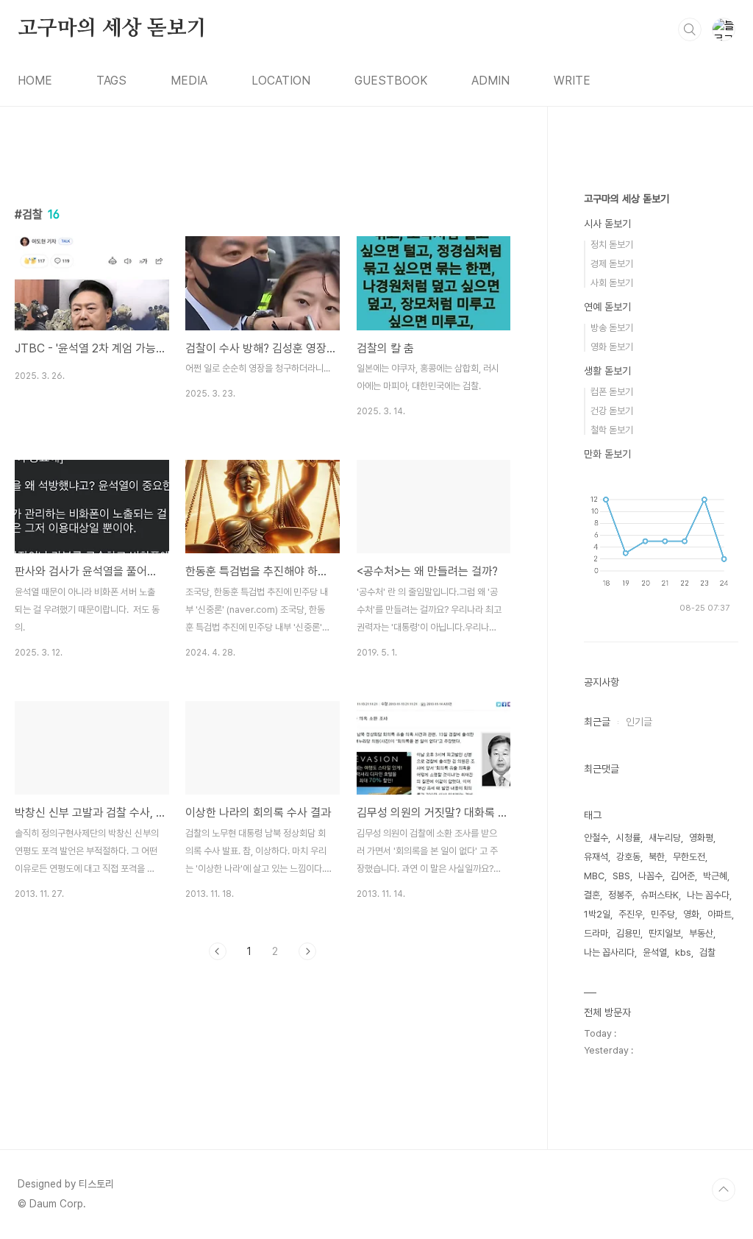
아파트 (719, 914)
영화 (691, 914)
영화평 (701, 837)
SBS (621, 875)
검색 (690, 29)
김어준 (683, 875)
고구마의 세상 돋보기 (112, 28)
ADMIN (490, 81)
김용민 (628, 933)
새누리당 (665, 837)
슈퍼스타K (659, 895)
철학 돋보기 (611, 430)
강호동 (628, 856)
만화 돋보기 (607, 454)
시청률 (628, 837)
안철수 (596, 837)
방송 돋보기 (611, 327)
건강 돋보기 (611, 410)
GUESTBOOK (390, 81)
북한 (657, 856)
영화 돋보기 (611, 346)
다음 (307, 951)
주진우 (630, 914)
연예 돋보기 (607, 307)
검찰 (707, 952)
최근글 (597, 722)
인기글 (639, 722)
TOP (723, 1189)
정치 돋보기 (611, 244)
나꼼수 (650, 875)
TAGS (111, 81)
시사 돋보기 (607, 224)
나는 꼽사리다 (609, 952)
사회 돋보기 (611, 282)
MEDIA (189, 81)
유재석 (596, 856)
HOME (35, 81)
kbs (683, 952)
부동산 (701, 933)
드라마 (596, 933)
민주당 (663, 914)
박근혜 (715, 875)
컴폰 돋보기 (611, 391)
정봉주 (620, 895)
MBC (594, 875)
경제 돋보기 (611, 263)
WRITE (572, 81)
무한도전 (689, 856)
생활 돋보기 (607, 371)
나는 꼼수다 (708, 895)
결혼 (592, 895)
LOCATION (280, 81)
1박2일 (597, 914)
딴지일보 (665, 933)
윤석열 (655, 952)
